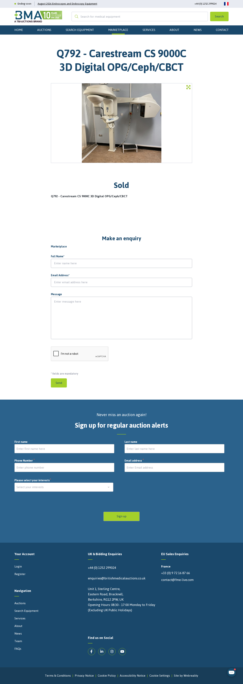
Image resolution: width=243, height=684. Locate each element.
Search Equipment (80, 30)
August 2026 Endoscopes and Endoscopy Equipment (67, 4)
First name (21, 442)
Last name (131, 442)
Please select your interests (32, 480)
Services (149, 30)
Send (59, 383)
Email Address (60, 275)
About (174, 30)
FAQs (17, 648)
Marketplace (118, 30)
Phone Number (24, 460)
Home (18, 30)
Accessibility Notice (132, 675)
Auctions (44, 30)
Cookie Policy (107, 675)
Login (18, 566)
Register (19, 574)
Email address (134, 460)
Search (219, 16)
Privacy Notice (84, 675)
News (198, 30)
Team (18, 641)
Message (56, 294)
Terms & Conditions (58, 675)
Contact (222, 30)
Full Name (57, 256)
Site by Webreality (186, 675)
